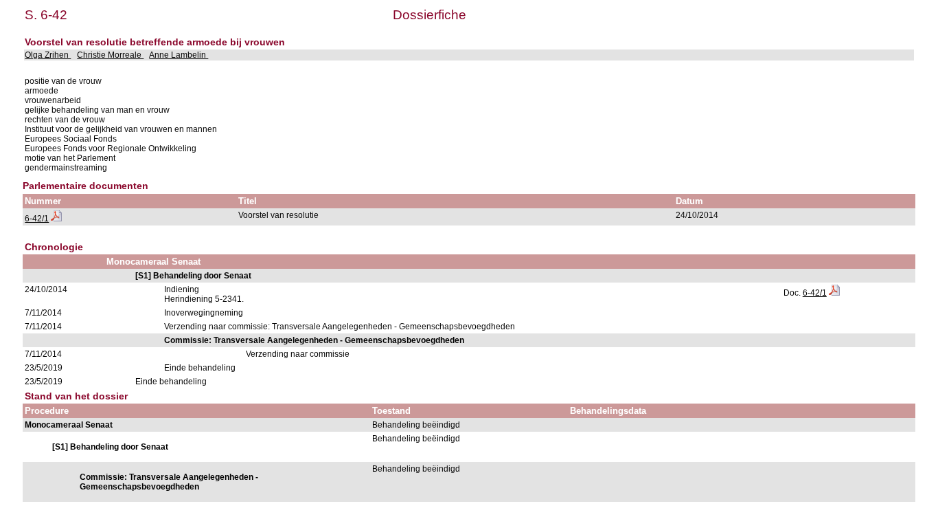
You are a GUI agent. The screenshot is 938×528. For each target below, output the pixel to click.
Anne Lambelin (178, 55)
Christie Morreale (110, 55)
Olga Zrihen (48, 55)
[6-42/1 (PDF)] (56, 218)
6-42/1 (37, 218)
